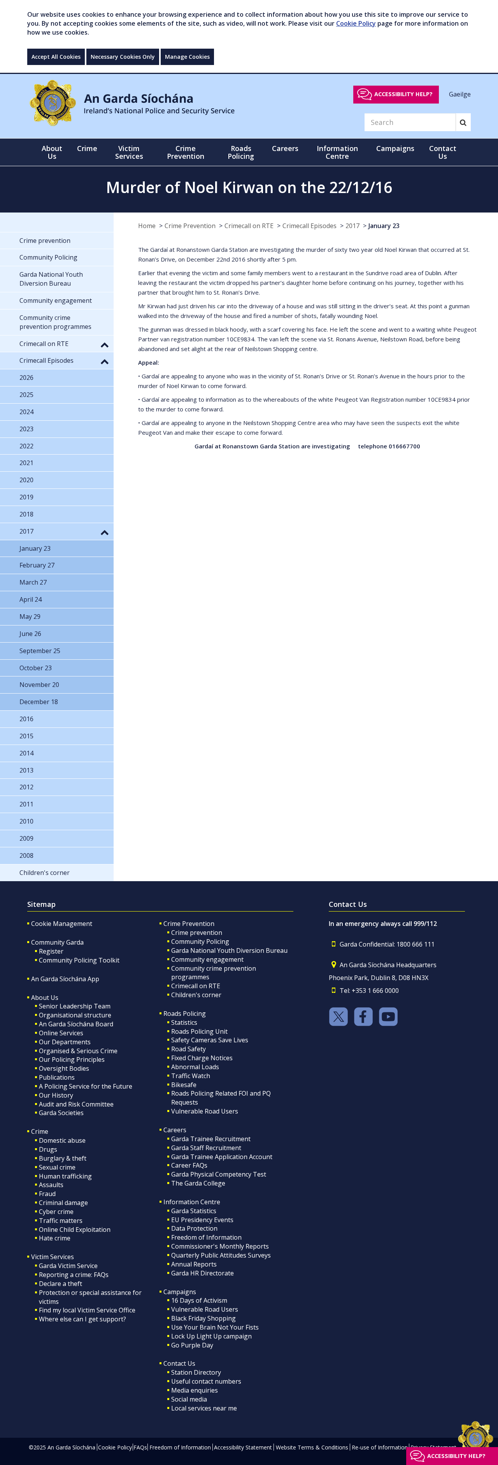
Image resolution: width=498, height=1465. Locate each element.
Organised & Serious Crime (78, 1051)
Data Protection (194, 1228)
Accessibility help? (403, 94)
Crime (39, 1131)
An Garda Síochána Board (76, 1024)
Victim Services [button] (129, 152)
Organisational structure (75, 1015)
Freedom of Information (206, 1237)
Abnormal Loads (195, 1067)
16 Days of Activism (199, 1300)
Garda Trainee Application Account (221, 1156)
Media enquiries (194, 1390)
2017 (352, 225)
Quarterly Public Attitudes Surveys (221, 1255)
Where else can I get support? (82, 1319)
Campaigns (179, 1292)
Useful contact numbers (206, 1381)
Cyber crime (56, 1211)
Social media (189, 1399)
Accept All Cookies (56, 56)
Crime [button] (87, 148)
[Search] (463, 122)
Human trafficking (65, 1176)
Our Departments (65, 1042)
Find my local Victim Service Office (87, 1310)
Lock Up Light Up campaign (211, 1336)
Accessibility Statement (243, 1447)
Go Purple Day (192, 1345)
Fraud (47, 1193)
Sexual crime (57, 1167)
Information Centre (191, 1202)
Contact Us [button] (442, 152)
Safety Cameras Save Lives (209, 1040)
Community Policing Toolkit (79, 960)
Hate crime (54, 1238)
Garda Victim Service (68, 1265)
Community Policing (200, 941)
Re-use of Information (380, 1447)
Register (51, 951)
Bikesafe (183, 1084)
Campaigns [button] (395, 148)
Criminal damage (63, 1202)
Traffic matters (60, 1220)
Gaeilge (460, 94)
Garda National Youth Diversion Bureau (229, 950)
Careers (174, 1130)
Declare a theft (60, 1283)
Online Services (61, 1033)
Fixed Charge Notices (202, 1058)
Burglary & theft (62, 1158)
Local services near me (204, 1408)
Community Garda (57, 942)
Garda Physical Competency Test (218, 1174)
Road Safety (188, 1049)
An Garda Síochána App (65, 979)
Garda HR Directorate (202, 1273)
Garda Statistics (193, 1211)
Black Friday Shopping (203, 1318)
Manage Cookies (187, 56)
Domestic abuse (62, 1140)
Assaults (51, 1184)
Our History (56, 1095)
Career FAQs (189, 1165)
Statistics (184, 1022)
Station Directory (196, 1372)
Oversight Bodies (64, 1068)
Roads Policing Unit (199, 1031)
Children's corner (196, 995)
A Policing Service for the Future (85, 1086)
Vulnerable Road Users (204, 1111)
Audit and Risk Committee (76, 1104)
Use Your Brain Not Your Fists (215, 1327)
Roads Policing (184, 1013)
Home (147, 225)
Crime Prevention (190, 225)
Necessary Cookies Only (123, 56)
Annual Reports (194, 1264)
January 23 (384, 225)
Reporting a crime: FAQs (74, 1274)
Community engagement (207, 959)
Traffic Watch (190, 1076)
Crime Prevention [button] (185, 152)
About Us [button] (52, 152)
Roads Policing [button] (241, 152)
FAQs (140, 1447)
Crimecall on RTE (249, 225)
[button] (104, 344)
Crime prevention (196, 932)
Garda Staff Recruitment (206, 1148)
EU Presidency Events (202, 1220)
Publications (57, 1077)
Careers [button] (285, 148)
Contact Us (179, 1363)
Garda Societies (61, 1112)
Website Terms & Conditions (312, 1447)
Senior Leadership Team (74, 1006)
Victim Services (52, 1256)
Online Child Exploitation (74, 1229)
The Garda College (198, 1183)
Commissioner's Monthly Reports (220, 1246)
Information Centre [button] (337, 152)
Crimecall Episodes (309, 225)
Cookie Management (61, 923)
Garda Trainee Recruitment (211, 1139)
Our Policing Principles (72, 1059)
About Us (44, 997)
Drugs (48, 1149)
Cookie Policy (356, 23)
